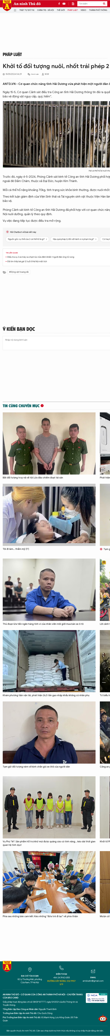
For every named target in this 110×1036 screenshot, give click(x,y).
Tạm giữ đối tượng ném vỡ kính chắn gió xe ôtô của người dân (36, 766)
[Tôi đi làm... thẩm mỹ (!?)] (49, 515)
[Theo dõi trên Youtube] (64, 3)
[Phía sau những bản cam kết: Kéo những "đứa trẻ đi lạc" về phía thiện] (49, 882)
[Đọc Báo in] (74, 3)
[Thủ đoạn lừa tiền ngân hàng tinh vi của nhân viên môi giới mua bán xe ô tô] (49, 590)
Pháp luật (73, 10)
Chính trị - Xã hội (45, 10)
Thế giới (61, 10)
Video (83, 10)
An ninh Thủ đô (27, 3)
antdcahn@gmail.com (93, 981)
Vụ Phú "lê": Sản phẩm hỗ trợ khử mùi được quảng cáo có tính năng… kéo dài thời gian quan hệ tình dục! (49, 843)
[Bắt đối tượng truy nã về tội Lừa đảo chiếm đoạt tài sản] (49, 443)
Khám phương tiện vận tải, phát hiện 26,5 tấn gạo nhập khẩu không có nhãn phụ (46, 695)
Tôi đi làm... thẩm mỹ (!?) (16, 549)
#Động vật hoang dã (19, 272)
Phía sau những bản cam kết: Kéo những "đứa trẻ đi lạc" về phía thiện (40, 916)
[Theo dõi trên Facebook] (59, 3)
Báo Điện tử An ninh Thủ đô (7, 5)
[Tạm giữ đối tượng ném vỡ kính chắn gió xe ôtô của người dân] (49, 732)
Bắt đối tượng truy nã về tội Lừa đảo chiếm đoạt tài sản (33, 477)
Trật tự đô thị (26, 10)
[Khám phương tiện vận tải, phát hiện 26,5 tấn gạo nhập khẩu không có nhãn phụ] (49, 661)
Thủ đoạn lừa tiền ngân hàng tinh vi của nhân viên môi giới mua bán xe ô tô (43, 624)
